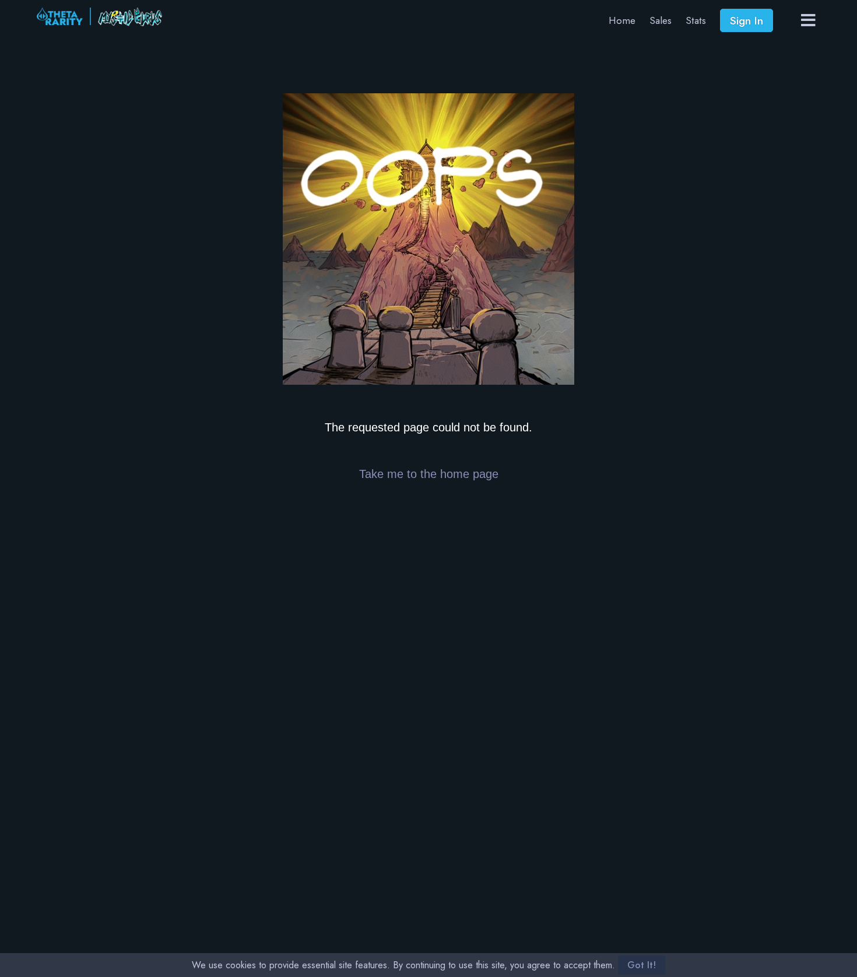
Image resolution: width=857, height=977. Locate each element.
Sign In (746, 20)
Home (622, 20)
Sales (660, 20)
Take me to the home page (428, 474)
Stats (696, 20)
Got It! (641, 965)
